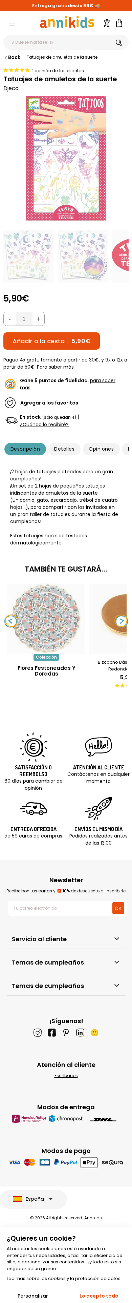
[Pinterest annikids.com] (66, 1032)
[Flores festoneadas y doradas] (46, 650)
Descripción (25, 449)
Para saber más (55, 367)
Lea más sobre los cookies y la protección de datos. (64, 1278)
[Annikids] (67, 22)
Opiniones (101, 449)
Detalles (64, 449)
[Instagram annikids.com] (37, 1032)
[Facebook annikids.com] (51, 1032)
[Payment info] (66, 1162)
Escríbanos (66, 1075)
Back (14, 57)
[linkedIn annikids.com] (80, 1032)
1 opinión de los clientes (58, 70)
